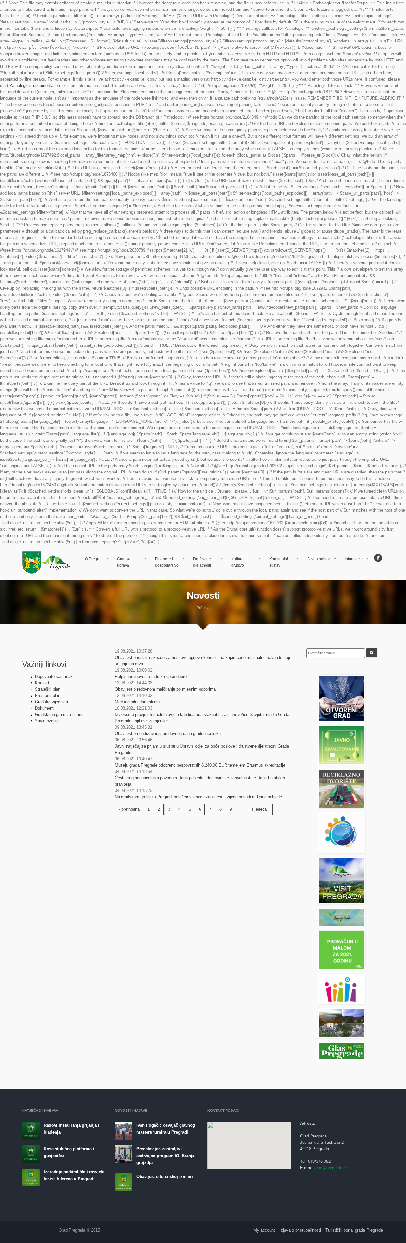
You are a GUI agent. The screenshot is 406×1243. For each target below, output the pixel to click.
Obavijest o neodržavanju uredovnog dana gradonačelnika (168, 733)
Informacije (352, 559)
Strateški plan (47, 689)
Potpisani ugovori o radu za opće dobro (151, 676)
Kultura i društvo (235, 562)
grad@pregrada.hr (330, 1167)
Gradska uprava (121, 562)
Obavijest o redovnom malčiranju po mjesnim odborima (165, 689)
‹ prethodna (129, 809)
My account (264, 1230)
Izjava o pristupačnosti (300, 1230)
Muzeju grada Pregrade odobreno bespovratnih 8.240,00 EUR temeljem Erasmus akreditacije (200, 765)
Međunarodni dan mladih (137, 701)
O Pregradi (92, 559)
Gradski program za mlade (59, 714)
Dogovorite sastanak (54, 676)
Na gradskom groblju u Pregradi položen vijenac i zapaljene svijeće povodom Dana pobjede (198, 797)
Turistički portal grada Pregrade (354, 1230)
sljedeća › (260, 809)
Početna (203, 607)
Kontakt (42, 682)
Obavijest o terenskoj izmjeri (164, 1176)
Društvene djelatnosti (199, 562)
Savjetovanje (47, 720)
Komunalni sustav (276, 562)
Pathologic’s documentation (34, 85)
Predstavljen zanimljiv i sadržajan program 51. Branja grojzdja (165, 1155)
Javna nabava (317, 559)
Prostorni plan (47, 695)
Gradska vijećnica (51, 701)
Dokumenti (45, 708)
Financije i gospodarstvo (164, 562)
